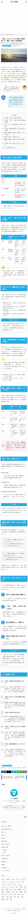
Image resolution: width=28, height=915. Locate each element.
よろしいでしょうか (11, 767)
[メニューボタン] (2, 2)
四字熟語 (5, 867)
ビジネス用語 (6, 844)
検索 (25, 816)
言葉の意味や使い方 (7, 45)
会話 (25, 886)
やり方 (12, 879)
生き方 (3, 896)
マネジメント (4, 886)
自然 (15, 896)
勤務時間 (19, 889)
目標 (7, 896)
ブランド (9, 884)
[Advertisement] (14, 19)
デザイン (3, 884)
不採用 (20, 886)
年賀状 (20, 891)
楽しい (10, 894)
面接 (4, 852)
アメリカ (23, 879)
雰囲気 (3, 899)
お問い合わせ (9, 910)
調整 (22, 896)
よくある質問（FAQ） (10, 147)
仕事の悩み (5, 858)
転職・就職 (5, 847)
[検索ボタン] (26, 2)
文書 (4, 838)
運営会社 (15, 910)
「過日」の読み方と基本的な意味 (13, 117)
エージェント (4, 882)
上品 (17, 886)
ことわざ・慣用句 (7, 826)
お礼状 (23, 767)
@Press (19, 910)
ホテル (14, 884)
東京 (6, 894)
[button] (3, 772)
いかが (4, 767)
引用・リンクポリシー (16, 908)
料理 (25, 891)
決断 (18, 894)
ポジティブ (20, 884)
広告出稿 (23, 908)
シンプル (17, 882)
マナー (4, 832)
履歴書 (4, 850)
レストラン (11, 886)
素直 (11, 896)
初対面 (6, 889)
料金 (3, 894)
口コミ (24, 889)
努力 (11, 889)
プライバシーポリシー (7, 908)
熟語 (22, 894)
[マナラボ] (14, 2)
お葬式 (7, 879)
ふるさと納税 (6, 855)
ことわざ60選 (6, 870)
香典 (7, 899)
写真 (3, 889)
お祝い (3, 879)
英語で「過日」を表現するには (12, 137)
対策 (17, 891)
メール (4, 835)
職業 (4, 864)
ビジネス (19, 767)
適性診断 (5, 841)
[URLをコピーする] (24, 772)
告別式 (3, 891)
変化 (13, 891)
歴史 (15, 894)
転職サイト (5, 861)
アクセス (17, 879)
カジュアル (11, 882)
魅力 (11, 899)
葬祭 (18, 896)
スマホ (22, 882)
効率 (15, 889)
